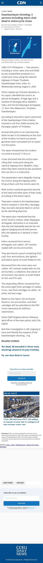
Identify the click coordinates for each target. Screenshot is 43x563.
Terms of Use (14, 383)
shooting (3, 447)
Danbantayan (20, 445)
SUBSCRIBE (21, 503)
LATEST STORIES (8, 483)
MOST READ (20, 483)
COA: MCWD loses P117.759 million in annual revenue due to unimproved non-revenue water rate (21, 421)
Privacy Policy (23, 384)
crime (13, 445)
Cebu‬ (8, 445)
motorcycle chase (32, 445)
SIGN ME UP (21, 378)
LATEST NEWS (6, 11)
